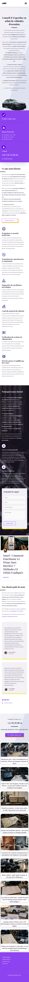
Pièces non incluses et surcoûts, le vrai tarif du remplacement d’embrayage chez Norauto (14, 948)
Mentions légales (6, 957)
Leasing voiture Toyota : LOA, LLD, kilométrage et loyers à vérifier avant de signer (14, 924)
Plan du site (5, 963)
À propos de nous (6, 959)
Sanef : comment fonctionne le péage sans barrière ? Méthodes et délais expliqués (13, 564)
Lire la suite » (6, 577)
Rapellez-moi (9, 523)
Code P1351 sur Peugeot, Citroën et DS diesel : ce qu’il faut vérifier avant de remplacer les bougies (14, 786)
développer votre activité (17, 611)
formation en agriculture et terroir (9, 616)
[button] (25, 3)
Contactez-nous (6, 961)
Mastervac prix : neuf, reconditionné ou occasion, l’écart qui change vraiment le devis (14, 761)
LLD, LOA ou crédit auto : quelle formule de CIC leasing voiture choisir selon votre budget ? (14, 900)
